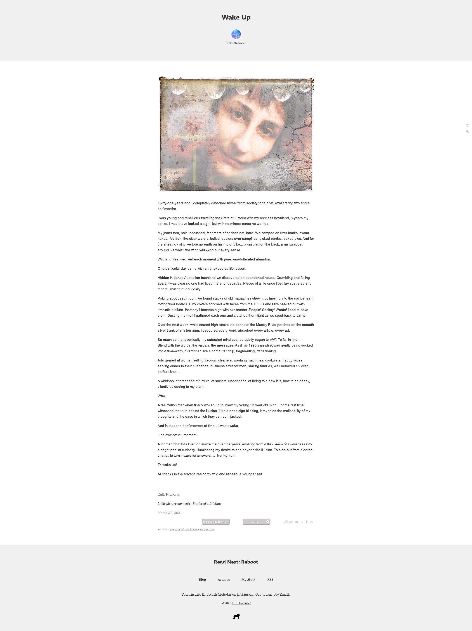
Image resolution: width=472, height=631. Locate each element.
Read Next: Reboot (236, 561)
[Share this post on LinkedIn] (312, 521)
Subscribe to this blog (215, 522)
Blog (202, 579)
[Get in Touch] (467, 131)
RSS (270, 579)
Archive (224, 579)
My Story (249, 579)
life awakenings (190, 529)
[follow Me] (467, 125)
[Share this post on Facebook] (307, 521)
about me (175, 529)
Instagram (245, 594)
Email (284, 594)
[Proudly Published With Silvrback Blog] (236, 617)
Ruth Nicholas (236, 42)
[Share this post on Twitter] (303, 521)
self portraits (207, 529)
